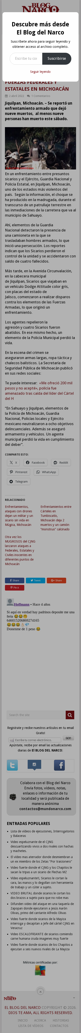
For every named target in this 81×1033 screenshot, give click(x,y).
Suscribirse (57, 58)
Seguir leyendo (40, 71)
